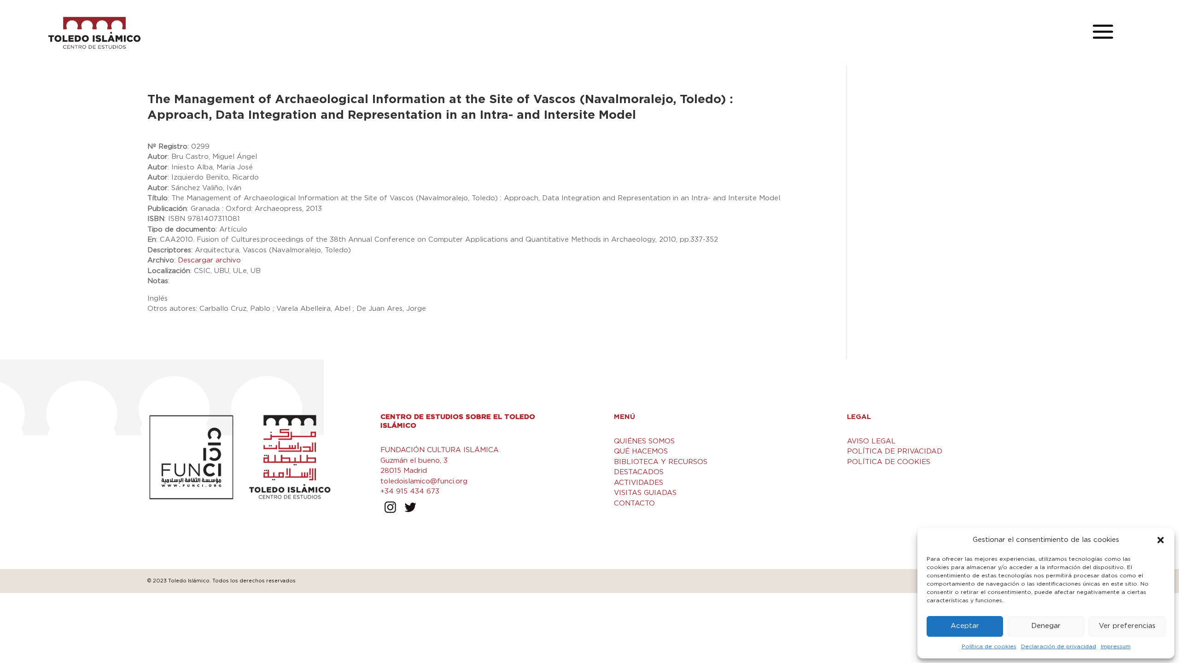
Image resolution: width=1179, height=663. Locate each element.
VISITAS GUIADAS (645, 492)
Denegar (1046, 625)
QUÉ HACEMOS (641, 451)
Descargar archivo (209, 260)
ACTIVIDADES (638, 482)
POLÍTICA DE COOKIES (888, 462)
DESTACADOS (639, 472)
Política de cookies (989, 646)
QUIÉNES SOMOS (644, 441)
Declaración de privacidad (1058, 646)
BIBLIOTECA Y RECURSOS (660, 462)
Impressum (1116, 646)
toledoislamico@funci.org (423, 481)
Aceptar (965, 625)
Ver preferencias (1127, 625)
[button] (1160, 540)
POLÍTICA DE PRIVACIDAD (894, 451)
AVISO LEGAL (871, 441)
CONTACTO (634, 503)
